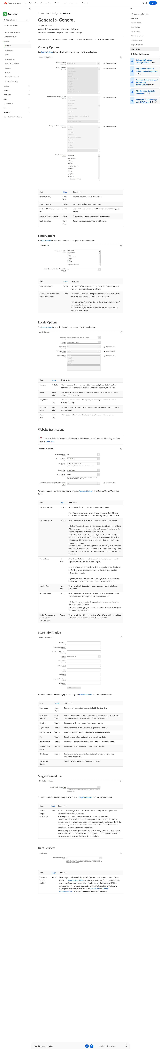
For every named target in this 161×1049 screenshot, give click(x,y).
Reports (7, 72)
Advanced (7, 112)
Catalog (6, 86)
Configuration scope (10, 37)
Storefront (66, 29)
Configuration (75, 29)
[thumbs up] (87, 1046)
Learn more (50, 441)
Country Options (47, 52)
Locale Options (46, 327)
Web (6, 55)
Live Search (95, 889)
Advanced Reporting (11, 81)
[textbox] (16, 20)
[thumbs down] (91, 1046)
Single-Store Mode (137, 45)
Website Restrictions (137, 36)
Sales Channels (8, 104)
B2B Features (9, 50)
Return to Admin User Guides (12, 117)
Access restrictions (85, 491)
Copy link (145, 14)
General (6, 41)
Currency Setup (9, 59)
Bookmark (137, 14)
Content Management (12, 77)
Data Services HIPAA (75, 880)
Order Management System (51, 29)
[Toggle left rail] (29, 8)
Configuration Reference (61, 13)
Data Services (135, 49)
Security (6, 90)
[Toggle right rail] (131, 8)
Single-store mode (85, 797)
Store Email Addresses (12, 64)
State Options (46, 240)
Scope (65, 192)
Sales (5, 99)
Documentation (43, 13)
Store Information (85, 694)
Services (6, 108)
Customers (7, 95)
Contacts (8, 68)
